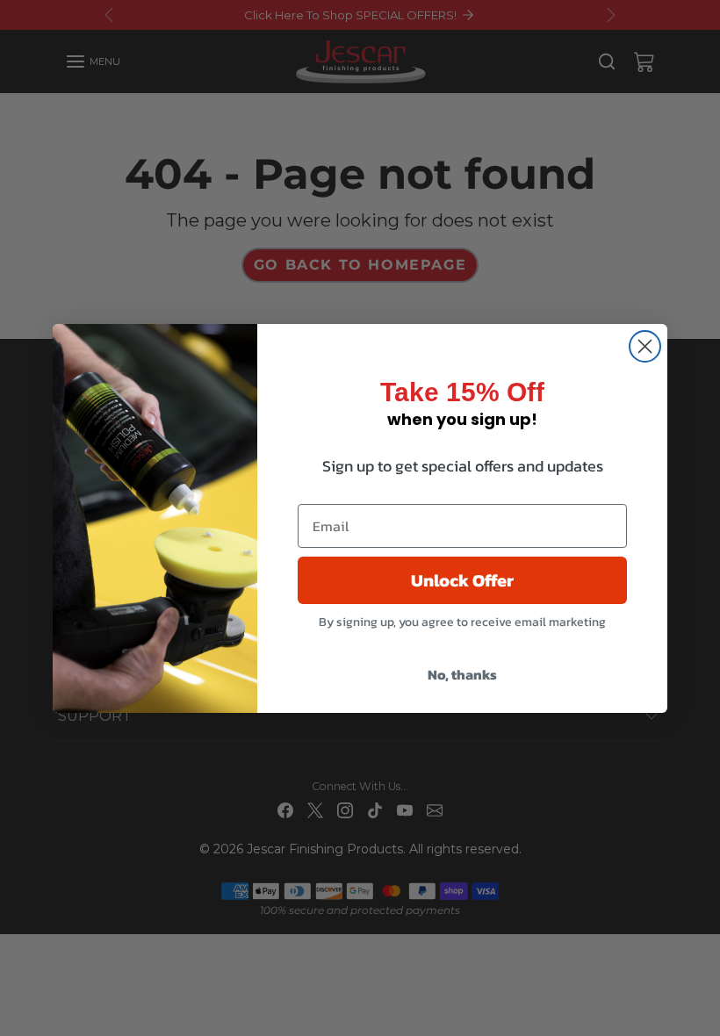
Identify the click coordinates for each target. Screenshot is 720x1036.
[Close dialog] (645, 346)
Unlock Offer (462, 580)
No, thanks (462, 674)
